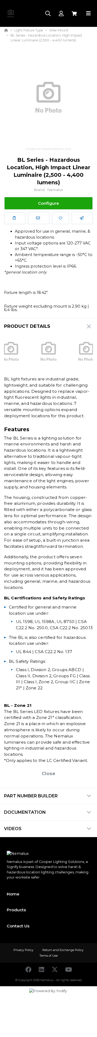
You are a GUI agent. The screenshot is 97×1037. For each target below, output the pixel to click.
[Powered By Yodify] (48, 995)
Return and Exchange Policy (63, 950)
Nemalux (55, 190)
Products (16, 909)
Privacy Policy (23, 950)
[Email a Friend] (82, 218)
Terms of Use (48, 955)
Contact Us (18, 925)
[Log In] (61, 13)
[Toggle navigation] (88, 13)
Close (48, 773)
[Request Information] (38, 218)
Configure (48, 203)
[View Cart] (74, 13)
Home (13, 893)
